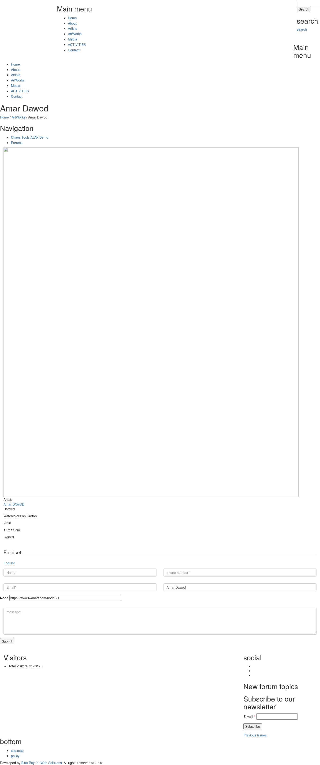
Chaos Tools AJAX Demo (29, 137)
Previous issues (255, 735)
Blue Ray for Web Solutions (41, 762)
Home (72, 17)
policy (15, 755)
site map (17, 750)
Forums (16, 142)
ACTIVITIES (77, 44)
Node (4, 597)
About (72, 23)
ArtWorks (75, 33)
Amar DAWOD (14, 504)
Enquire (9, 563)
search (302, 29)
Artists (72, 28)
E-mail (249, 716)
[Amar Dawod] (151, 321)
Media (72, 39)
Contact (73, 50)
